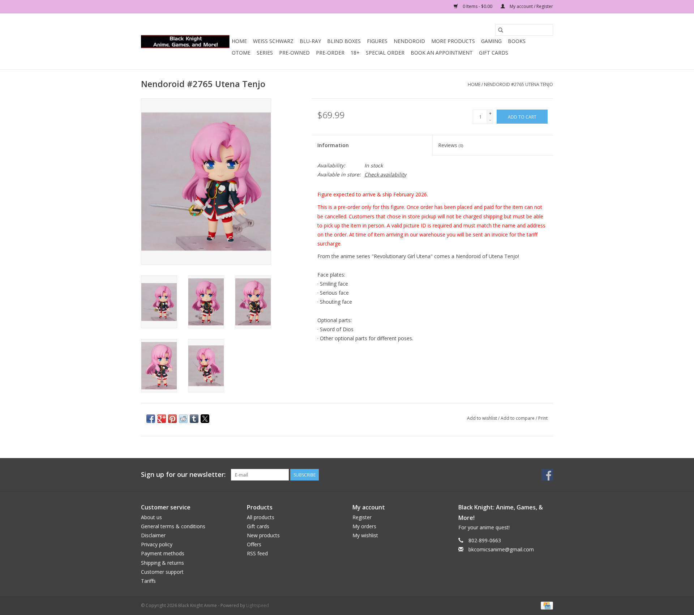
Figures (377, 41)
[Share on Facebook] (150, 418)
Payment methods (162, 553)
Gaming (491, 41)
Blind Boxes (344, 41)
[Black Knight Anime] (185, 41)
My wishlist (365, 535)
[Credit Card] (545, 605)
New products (263, 535)
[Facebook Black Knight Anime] (547, 475)
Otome (241, 52)
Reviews (450, 145)
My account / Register (531, 6)
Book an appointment (442, 52)
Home (239, 41)
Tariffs (148, 580)
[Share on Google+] (161, 418)
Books (517, 41)
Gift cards (493, 52)
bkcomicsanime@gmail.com (501, 549)
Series (265, 52)
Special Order (385, 52)
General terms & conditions (173, 526)
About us (151, 517)
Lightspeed (257, 605)
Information (333, 145)
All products (260, 517)
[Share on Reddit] (183, 418)
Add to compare (518, 418)
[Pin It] (172, 418)
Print (543, 418)
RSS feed (257, 553)
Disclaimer (153, 535)
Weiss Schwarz (273, 41)
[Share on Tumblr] (194, 418)
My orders (364, 526)
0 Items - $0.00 (477, 6)
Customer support (162, 571)
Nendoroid (409, 41)
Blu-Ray (310, 41)
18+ (355, 52)
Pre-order (330, 52)
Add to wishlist (482, 418)
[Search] (500, 30)
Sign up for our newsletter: (183, 474)
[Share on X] (205, 418)
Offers (254, 544)
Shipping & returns (162, 562)
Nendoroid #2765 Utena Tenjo (518, 84)
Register (362, 517)
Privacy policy (156, 544)
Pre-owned (294, 52)
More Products (453, 41)
